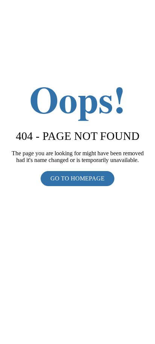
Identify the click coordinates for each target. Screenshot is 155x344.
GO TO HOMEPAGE (77, 178)
